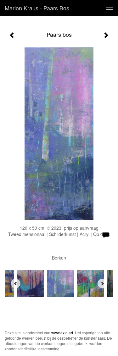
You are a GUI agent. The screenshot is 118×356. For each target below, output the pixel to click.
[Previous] (15, 283)
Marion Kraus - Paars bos (37, 8)
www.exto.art (62, 332)
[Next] (102, 283)
